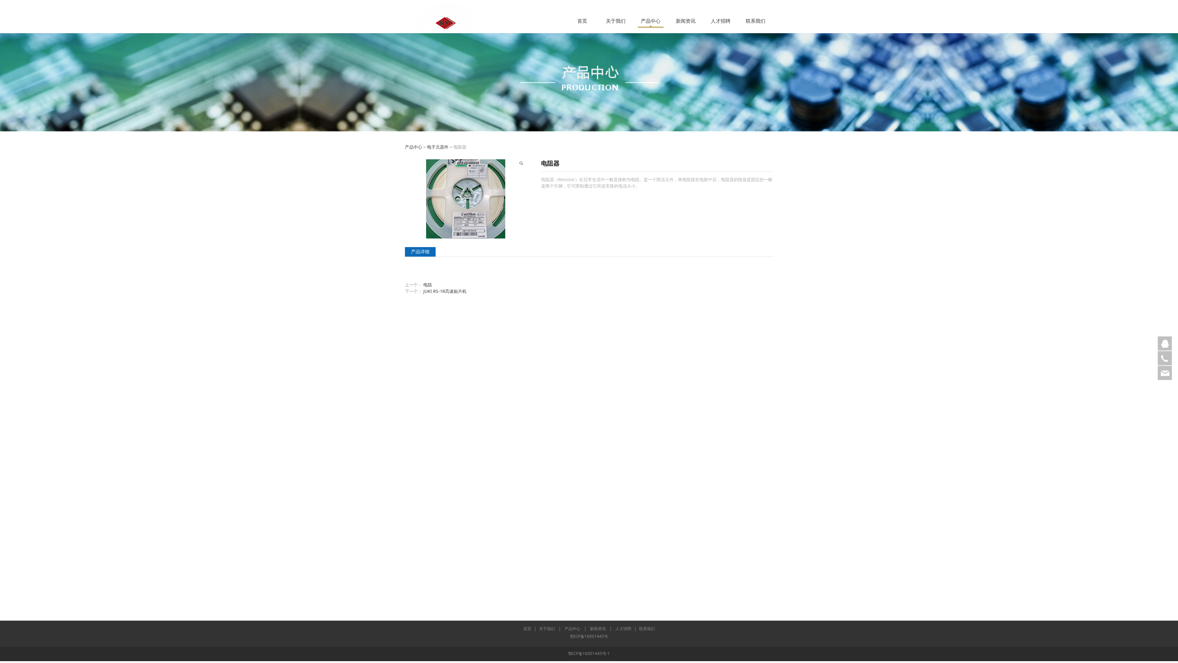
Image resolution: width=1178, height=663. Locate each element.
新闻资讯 (685, 20)
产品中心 (650, 20)
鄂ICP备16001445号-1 (589, 653)
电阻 (427, 285)
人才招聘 (720, 20)
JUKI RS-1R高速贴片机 (445, 291)
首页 (582, 20)
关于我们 (616, 20)
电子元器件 (437, 147)
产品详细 (420, 251)
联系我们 (755, 20)
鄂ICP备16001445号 (589, 636)
